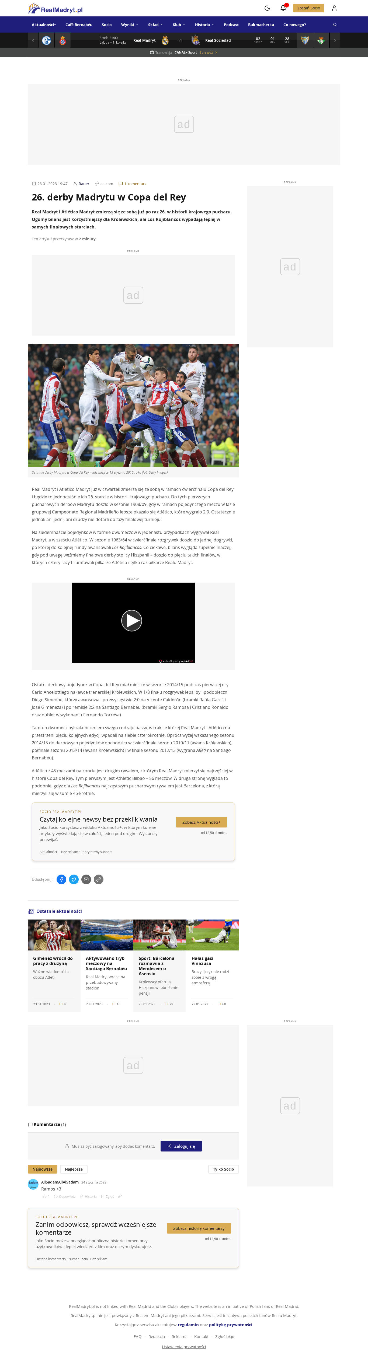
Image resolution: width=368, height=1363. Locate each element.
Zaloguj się (184, 1146)
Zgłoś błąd (224, 1336)
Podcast (231, 24)
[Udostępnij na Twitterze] (74, 879)
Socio (107, 24)
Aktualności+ (44, 24)
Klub (177, 24)
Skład (153, 24)
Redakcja (156, 1336)
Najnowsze (43, 1169)
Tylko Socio (223, 1169)
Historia (202, 24)
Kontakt (201, 1336)
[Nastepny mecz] (334, 40)
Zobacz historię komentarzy (199, 1228)
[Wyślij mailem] (86, 879)
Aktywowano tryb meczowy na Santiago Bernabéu (106, 963)
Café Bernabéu (78, 24)
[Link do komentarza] (120, 1196)
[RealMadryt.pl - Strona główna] (55, 8)
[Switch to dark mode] (267, 8)
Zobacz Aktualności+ (201, 822)
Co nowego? (294, 24)
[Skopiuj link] (98, 879)
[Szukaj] (334, 24)
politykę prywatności (230, 1324)
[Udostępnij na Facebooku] (61, 879)
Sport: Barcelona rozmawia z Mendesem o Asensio (157, 966)
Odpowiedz (67, 1196)
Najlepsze (74, 1169)
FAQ (138, 1336)
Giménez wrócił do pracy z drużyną (53, 960)
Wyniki (127, 24)
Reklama (180, 1336)
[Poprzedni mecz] (33, 40)
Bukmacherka (261, 24)
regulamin (188, 1324)
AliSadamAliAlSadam (60, 1182)
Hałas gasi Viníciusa (202, 960)
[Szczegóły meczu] (46, 40)
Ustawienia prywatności (184, 1346)
